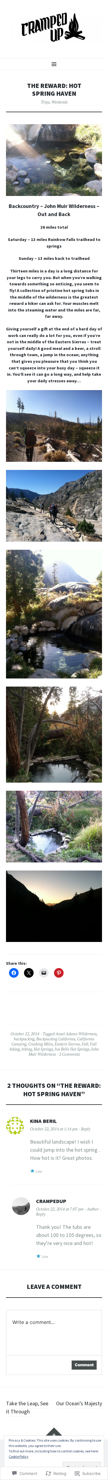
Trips (45, 102)
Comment (84, 1364)
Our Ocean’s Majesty (79, 1403)
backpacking (24, 1039)
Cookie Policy (18, 1456)
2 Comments (69, 1054)
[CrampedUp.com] (54, 28)
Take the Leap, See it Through (27, 1407)
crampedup (51, 1201)
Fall (85, 1044)
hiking (27, 1049)
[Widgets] (54, 1433)
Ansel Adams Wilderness (76, 1033)
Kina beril (43, 1121)
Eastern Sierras (67, 1044)
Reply (85, 1129)
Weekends (59, 102)
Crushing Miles (40, 1044)
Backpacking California (55, 1039)
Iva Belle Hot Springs (72, 1049)
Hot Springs (43, 1049)
